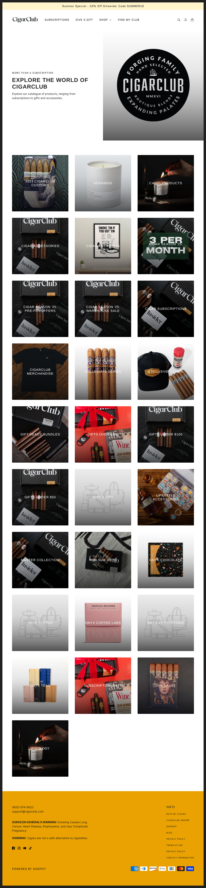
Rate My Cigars (176, 814)
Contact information (180, 857)
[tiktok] (30, 848)
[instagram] (19, 848)
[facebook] (13, 848)
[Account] (185, 20)
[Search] (179, 20)
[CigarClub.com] (25, 19)
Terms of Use (174, 845)
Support (171, 826)
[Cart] (192, 20)
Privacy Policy (175, 838)
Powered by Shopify (29, 869)
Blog (169, 832)
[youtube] (25, 848)
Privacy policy (175, 851)
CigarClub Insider (178, 820)
